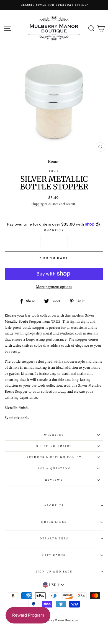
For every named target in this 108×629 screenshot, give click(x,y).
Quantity (54, 230)
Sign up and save (54, 572)
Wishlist (54, 435)
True (54, 171)
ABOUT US (54, 505)
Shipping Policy (54, 446)
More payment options (54, 286)
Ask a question (54, 468)
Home (53, 161)
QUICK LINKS (54, 522)
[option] (54, 5)
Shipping (38, 204)
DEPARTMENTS (54, 538)
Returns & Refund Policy (54, 457)
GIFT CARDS (54, 555)
